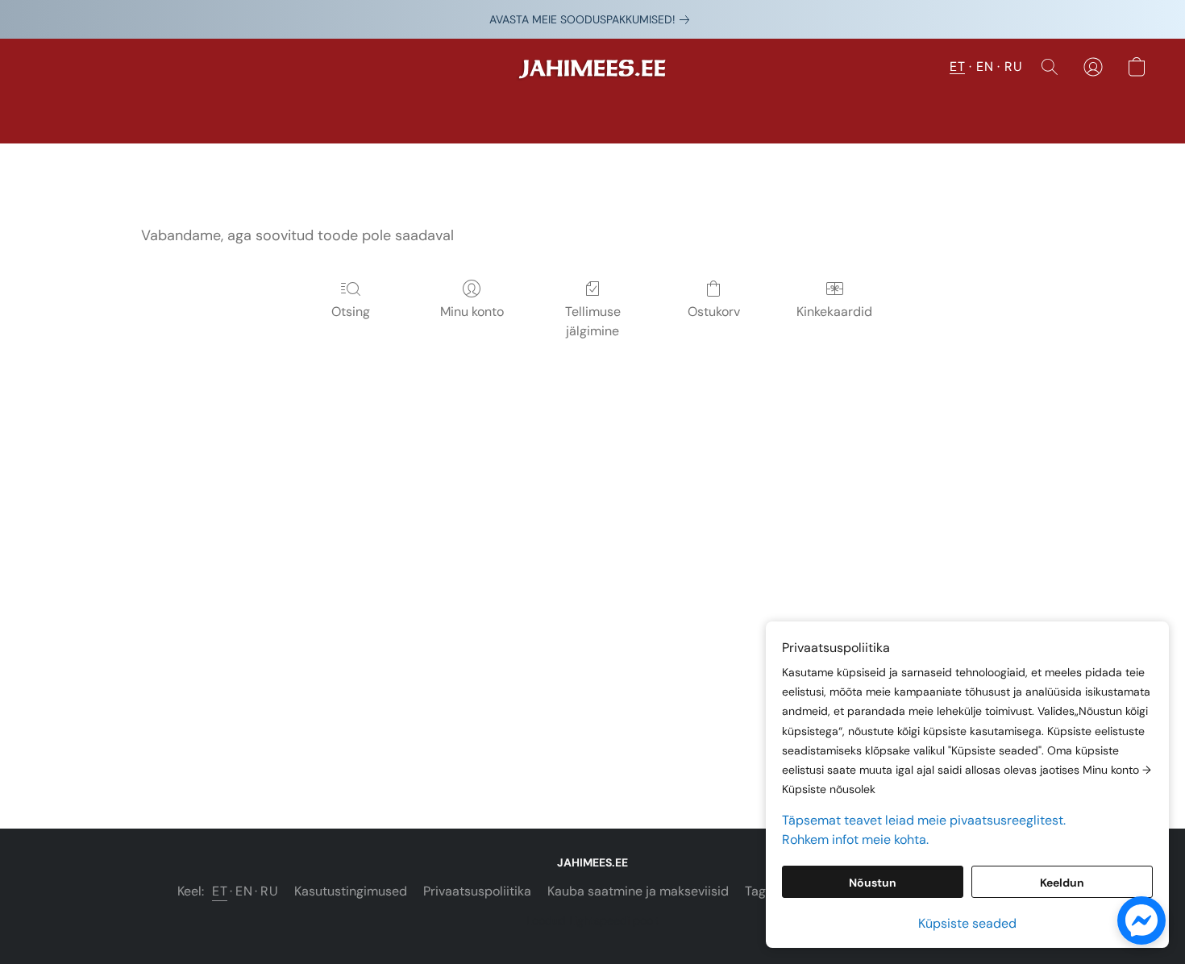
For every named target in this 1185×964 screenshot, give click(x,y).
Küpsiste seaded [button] (967, 923)
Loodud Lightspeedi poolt (592, 920)
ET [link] (219, 891)
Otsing (350, 311)
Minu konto (472, 311)
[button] (592, 75)
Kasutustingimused (350, 891)
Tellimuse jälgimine (593, 321)
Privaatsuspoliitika (477, 891)
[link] (592, 19)
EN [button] (984, 66)
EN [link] (243, 891)
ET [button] (957, 66)
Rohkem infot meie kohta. (855, 839)
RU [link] (269, 891)
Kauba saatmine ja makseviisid (638, 891)
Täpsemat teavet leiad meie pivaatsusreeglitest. (924, 820)
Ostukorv (714, 311)
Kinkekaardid (834, 311)
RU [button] (1013, 66)
